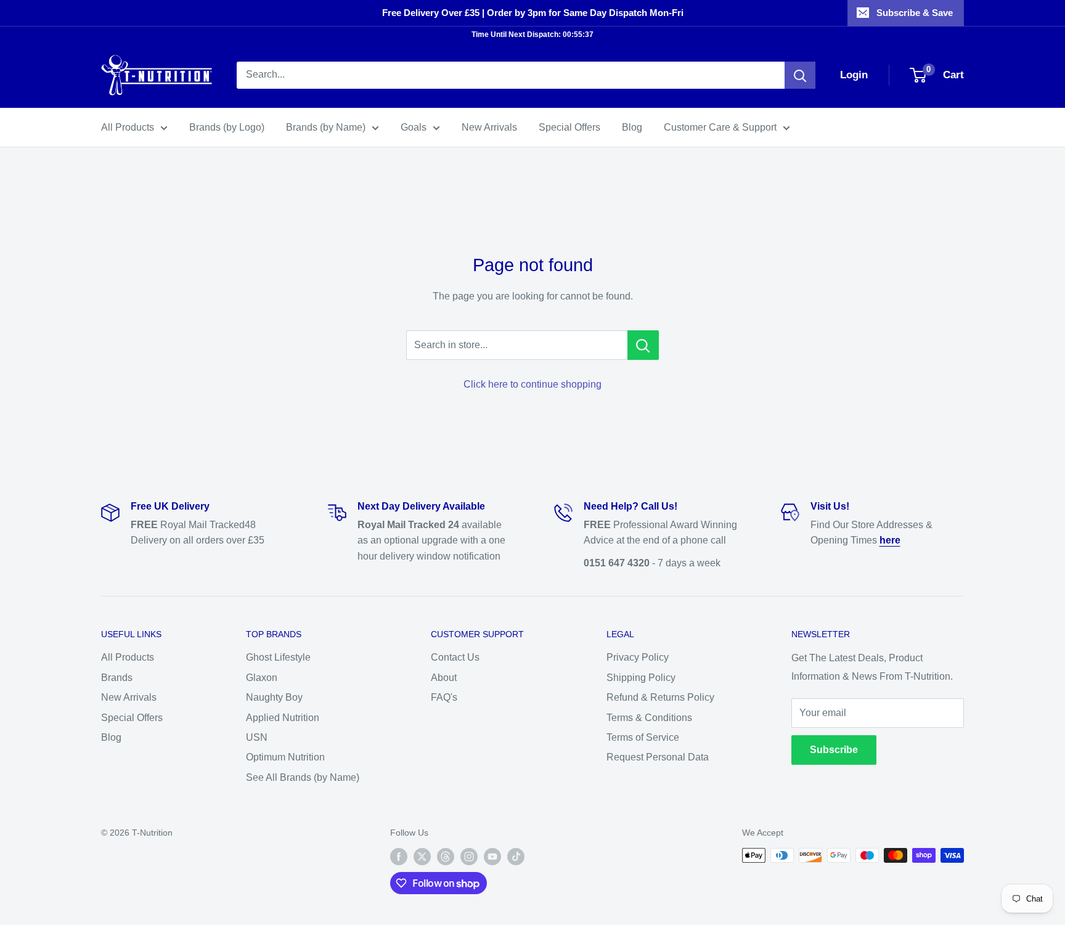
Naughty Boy (274, 697)
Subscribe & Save (914, 12)
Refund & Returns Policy (660, 697)
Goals (413, 127)
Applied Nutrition (282, 717)
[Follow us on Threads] (445, 856)
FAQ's (444, 697)
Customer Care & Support (720, 127)
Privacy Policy (637, 657)
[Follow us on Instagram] (469, 856)
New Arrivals (489, 127)
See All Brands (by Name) (302, 777)
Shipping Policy (640, 677)
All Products (127, 127)
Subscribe (834, 749)
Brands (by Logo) (226, 127)
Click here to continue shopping (532, 384)
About (444, 677)
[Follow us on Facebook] (398, 856)
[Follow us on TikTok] (515, 856)
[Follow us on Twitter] (422, 856)
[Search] (800, 75)
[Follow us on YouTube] (492, 856)
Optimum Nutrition (285, 757)
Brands (117, 677)
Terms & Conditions (649, 717)
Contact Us (455, 657)
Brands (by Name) (325, 127)
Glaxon (261, 677)
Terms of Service (642, 737)
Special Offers (569, 127)
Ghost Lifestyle (278, 657)
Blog (632, 127)
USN (256, 737)
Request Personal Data (657, 757)
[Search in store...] (643, 345)
